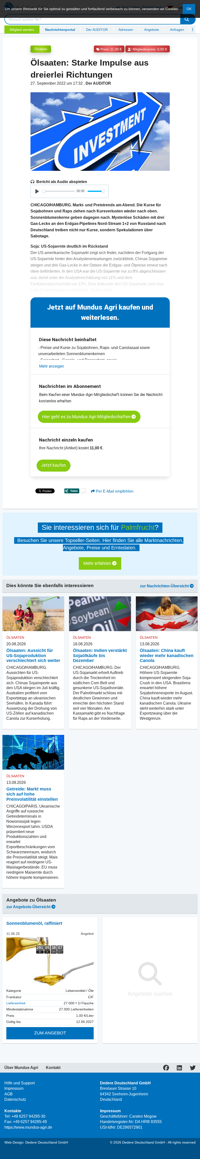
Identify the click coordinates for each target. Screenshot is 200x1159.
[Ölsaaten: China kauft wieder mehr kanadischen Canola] (167, 613)
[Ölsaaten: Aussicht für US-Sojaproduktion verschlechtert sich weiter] (33, 613)
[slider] (58, 191)
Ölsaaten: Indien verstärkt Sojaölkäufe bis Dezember (100, 655)
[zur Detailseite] (50, 961)
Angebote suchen (150, 993)
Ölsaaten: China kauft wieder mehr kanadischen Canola (166, 655)
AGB (8, 1094)
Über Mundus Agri (21, 1068)
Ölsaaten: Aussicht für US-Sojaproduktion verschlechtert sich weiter (33, 655)
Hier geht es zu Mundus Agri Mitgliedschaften (86, 416)
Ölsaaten (40, 49)
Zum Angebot (50, 1033)
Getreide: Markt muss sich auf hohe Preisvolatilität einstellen (32, 794)
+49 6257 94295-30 (28, 1116)
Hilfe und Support (19, 1083)
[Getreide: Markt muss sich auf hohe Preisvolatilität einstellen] (33, 752)
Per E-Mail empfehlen (114, 491)
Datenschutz (15, 1099)
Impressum (13, 1088)
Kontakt (53, 1068)
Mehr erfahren (97, 563)
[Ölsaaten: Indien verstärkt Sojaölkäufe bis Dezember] (100, 613)
